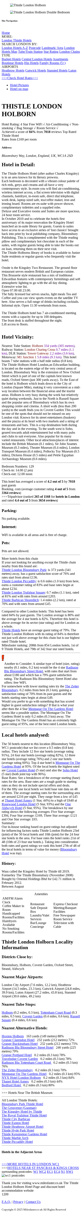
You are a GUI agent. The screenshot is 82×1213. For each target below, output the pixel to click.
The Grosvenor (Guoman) (19, 1108)
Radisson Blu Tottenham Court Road (27, 1062)
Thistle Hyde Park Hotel (18, 1130)
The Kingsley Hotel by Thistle (22, 1111)
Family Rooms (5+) (53, 63)
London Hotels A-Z (15, 48)
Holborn (7, 1012)
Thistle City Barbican (16, 1119)
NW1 (69, 1171)
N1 (63, 1171)
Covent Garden (32, 1016)
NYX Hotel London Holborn (21, 1077)
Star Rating (51, 51)
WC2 (42, 1171)
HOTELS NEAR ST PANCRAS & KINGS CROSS (43, 1168)
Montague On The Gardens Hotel (50, 709)
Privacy (18, 1202)
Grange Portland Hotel (17, 1055)
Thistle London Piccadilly (19, 581)
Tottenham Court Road (55, 1012)
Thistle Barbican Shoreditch (20, 600)
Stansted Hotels (57, 70)
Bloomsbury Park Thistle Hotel (22, 1104)
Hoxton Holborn (13, 1036)
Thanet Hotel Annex (18, 800)
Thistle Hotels (11, 630)
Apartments (60, 59)
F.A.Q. (6, 1202)
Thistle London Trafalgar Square (23, 592)
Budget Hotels (11, 59)
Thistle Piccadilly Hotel (17, 1141)
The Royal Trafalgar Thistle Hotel (24, 1115)
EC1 (50, 1171)
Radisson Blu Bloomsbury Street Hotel (41, 669)
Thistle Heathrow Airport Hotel (22, 1126)
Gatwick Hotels (35, 70)
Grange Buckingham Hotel (20, 1043)
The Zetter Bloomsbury (17, 1070)
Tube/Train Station (30, 51)
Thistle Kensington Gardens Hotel (24, 1134)
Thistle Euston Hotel (15, 1123)
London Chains (69, 51)
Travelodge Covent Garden (20, 1059)
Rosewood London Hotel (19, 804)
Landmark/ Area (52, 48)
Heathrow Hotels (13, 70)
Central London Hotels (37, 59)
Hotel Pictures (19, 85)
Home (6, 33)
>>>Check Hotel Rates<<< (20, 78)
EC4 (57, 1171)
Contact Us (33, 1202)
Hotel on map (19, 89)
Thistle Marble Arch (15, 1138)
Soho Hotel (70, 770)
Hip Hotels (31, 63)
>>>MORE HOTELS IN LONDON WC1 (30, 1164)
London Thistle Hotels (17, 40)
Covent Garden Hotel (21, 770)
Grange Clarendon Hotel (18, 1040)
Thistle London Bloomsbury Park (24, 570)
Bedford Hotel (12, 1085)
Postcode (35, 48)
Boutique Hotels (12, 63)
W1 (35, 1171)
